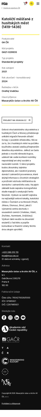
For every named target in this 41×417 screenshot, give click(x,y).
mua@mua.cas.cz (10, 255)
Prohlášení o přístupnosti (11, 403)
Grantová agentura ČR (11, 8)
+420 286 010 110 (10, 252)
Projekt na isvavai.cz (15, 120)
